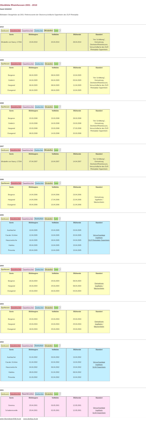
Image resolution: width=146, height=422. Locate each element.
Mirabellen (49, 64)
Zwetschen (39, 31)
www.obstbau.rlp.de (30, 419)
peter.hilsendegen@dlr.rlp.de (10, 419)
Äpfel (56, 31)
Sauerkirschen (27, 31)
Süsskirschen (15, 31)
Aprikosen (5, 31)
